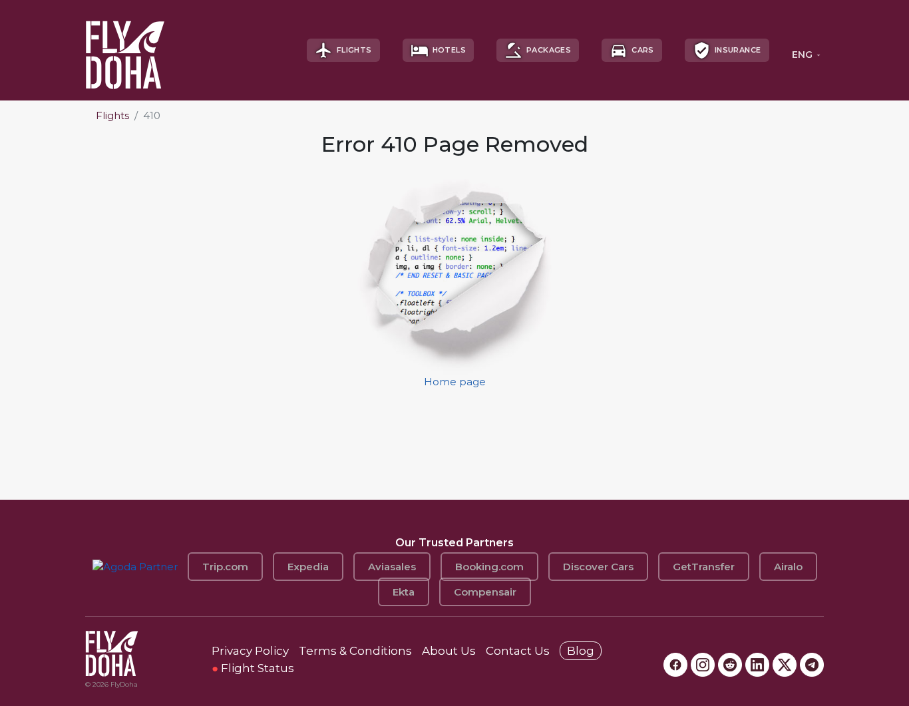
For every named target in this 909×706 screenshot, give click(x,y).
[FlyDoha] (125, 50)
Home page (455, 381)
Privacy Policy (250, 650)
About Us (449, 650)
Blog (580, 650)
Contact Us (518, 650)
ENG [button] (802, 55)
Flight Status (253, 668)
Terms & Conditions (355, 650)
